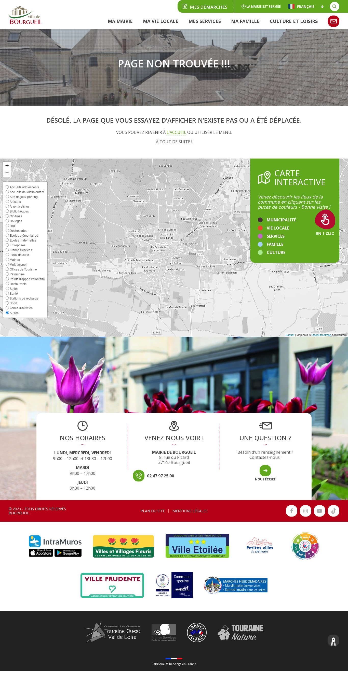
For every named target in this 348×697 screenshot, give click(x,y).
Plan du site (153, 510)
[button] (7, 165)
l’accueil (176, 132)
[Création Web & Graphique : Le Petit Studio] (333, 641)
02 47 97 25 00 (160, 476)
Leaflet (290, 335)
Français (305, 6)
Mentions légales (190, 510)
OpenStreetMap (321, 335)
